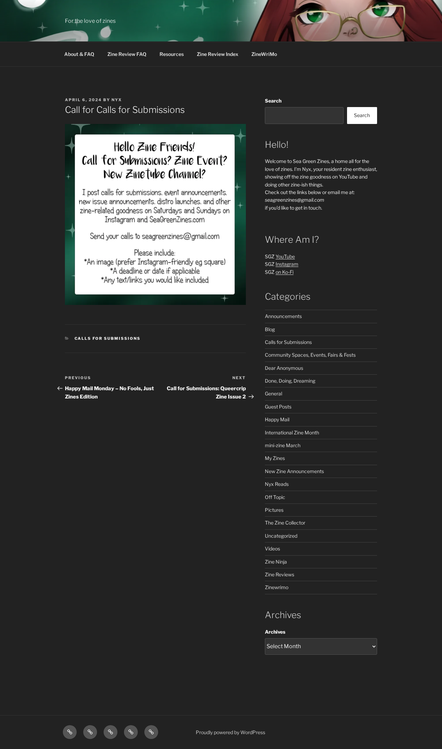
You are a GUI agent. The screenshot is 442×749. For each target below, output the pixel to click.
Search (273, 101)
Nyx (117, 99)
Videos (272, 548)
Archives (275, 632)
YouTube (285, 256)
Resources (172, 54)
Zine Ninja (276, 562)
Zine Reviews (279, 574)
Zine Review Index (217, 54)
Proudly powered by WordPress (230, 732)
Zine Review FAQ (126, 54)
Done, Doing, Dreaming (290, 381)
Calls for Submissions (108, 338)
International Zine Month (292, 432)
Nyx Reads (277, 484)
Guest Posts (278, 407)
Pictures (274, 510)
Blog (270, 329)
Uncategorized (281, 536)
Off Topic (275, 497)
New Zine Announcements (294, 471)
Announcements (283, 316)
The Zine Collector (285, 523)
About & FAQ (79, 54)
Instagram (287, 264)
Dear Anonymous (284, 368)
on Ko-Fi (285, 272)
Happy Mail (277, 419)
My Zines (275, 458)
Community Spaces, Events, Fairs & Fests (310, 355)
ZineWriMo (264, 54)
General (273, 393)
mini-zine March (282, 445)
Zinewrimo (276, 587)
